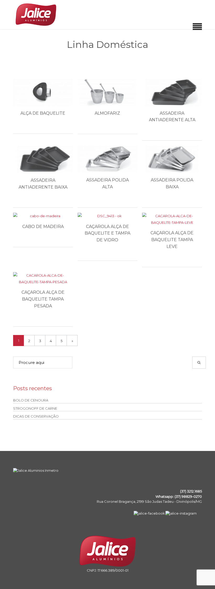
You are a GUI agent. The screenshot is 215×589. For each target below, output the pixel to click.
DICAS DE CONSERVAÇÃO (36, 416)
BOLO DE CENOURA (30, 400)
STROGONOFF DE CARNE (35, 408)
